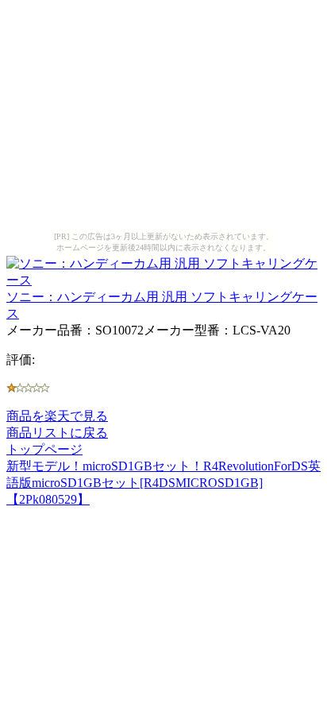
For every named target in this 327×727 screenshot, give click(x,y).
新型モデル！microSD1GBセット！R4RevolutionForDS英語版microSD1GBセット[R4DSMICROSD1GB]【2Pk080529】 (163, 482)
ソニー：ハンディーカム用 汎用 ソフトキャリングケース (161, 305)
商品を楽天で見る (57, 416)
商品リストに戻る (57, 432)
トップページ (44, 449)
